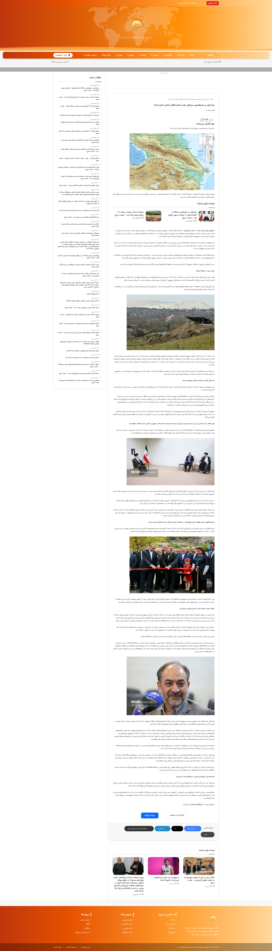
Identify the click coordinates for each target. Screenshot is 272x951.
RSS (88, 924)
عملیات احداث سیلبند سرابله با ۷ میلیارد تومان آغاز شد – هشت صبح (129, 214)
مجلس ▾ (142, 55)
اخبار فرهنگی (127, 932)
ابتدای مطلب (164, 73)
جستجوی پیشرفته (82, 932)
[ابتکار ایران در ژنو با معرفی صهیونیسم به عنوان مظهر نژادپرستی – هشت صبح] (198, 866)
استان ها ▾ (106, 55)
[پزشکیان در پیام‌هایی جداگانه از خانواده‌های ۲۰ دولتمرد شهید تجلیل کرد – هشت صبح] (206, 216)
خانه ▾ (192, 55)
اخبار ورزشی (127, 928)
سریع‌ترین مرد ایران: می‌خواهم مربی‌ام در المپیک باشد (166, 879)
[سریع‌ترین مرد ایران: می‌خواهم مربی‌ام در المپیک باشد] (163, 866)
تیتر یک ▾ (180, 55)
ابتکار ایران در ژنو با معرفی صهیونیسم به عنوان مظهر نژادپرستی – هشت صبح (199, 880)
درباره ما (171, 928)
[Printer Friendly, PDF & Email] (206, 120)
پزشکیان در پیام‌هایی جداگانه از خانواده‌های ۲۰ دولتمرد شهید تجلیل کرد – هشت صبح (182, 215)
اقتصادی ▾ (167, 55)
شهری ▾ (131, 55)
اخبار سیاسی (127, 920)
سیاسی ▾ (154, 55)
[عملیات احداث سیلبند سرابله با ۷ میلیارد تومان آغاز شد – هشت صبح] (153, 216)
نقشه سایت (85, 920)
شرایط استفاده (71, 947)
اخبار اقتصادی (126, 924)
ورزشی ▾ (119, 55)
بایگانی (87, 928)
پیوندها (172, 932)
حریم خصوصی (86, 947)
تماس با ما (170, 924)
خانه (212, 99)
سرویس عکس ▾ (90, 55)
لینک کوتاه (150, 815)
